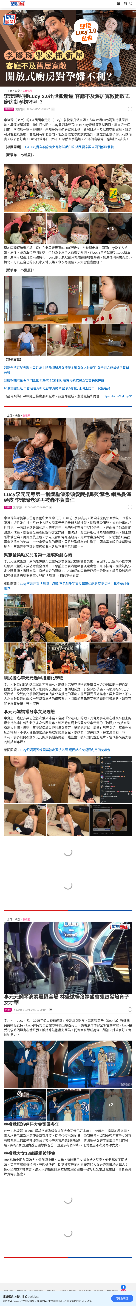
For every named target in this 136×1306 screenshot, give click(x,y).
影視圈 (26, 415)
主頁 (9, 90)
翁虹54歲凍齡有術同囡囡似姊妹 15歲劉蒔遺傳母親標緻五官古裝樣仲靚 (54, 380)
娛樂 (17, 90)
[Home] (18, 3)
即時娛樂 (28, 90)
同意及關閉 (121, 1298)
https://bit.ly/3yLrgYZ (117, 396)
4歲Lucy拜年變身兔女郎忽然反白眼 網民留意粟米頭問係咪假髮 (69, 147)
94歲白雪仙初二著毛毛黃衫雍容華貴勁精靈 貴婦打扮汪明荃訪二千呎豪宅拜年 (59, 388)
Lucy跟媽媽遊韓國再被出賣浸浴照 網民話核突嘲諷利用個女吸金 (65, 750)
